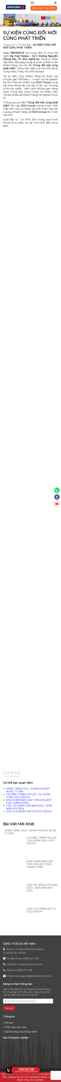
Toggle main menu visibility (32, 2)
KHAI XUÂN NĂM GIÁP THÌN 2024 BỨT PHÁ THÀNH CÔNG (40, 864)
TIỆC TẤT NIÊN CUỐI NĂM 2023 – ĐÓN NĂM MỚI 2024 (42, 888)
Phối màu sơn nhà (15, 1027)
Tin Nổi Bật (24, 44)
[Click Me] (55, 2)
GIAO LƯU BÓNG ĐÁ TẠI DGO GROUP (29, 811)
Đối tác (9, 1022)
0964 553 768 (26, 1069)
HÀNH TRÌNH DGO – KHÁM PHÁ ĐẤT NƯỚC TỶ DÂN (31, 832)
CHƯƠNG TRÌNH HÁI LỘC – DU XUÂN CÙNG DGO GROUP (28, 796)
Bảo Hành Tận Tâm (43, 8)
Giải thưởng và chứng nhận (21, 1031)
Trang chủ (9, 44)
